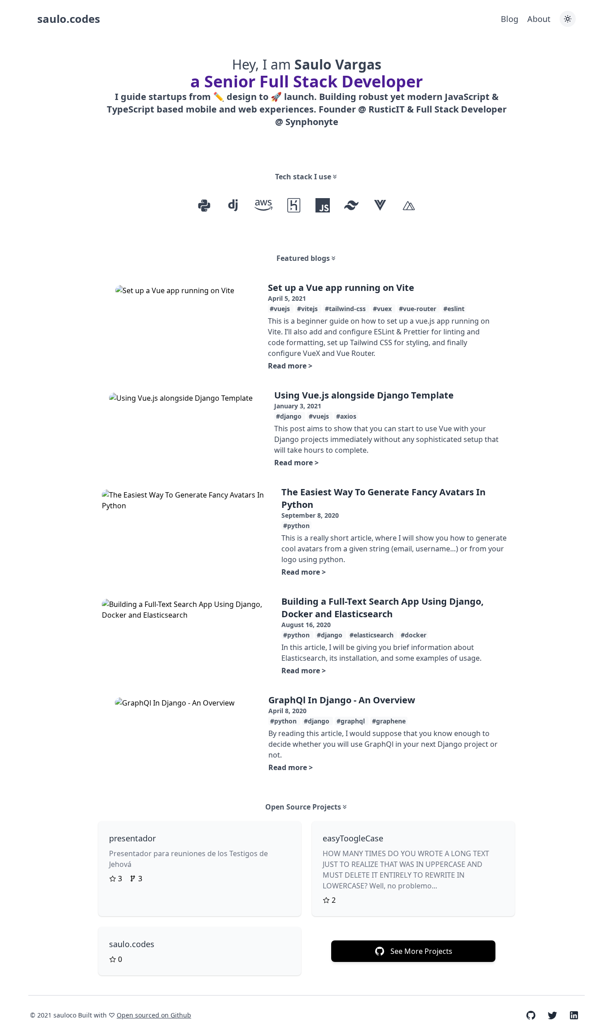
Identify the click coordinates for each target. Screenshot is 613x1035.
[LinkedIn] (574, 1015)
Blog (509, 18)
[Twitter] (552, 1015)
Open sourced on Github (154, 1015)
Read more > (290, 366)
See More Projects (421, 951)
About (539, 18)
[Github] (530, 1015)
